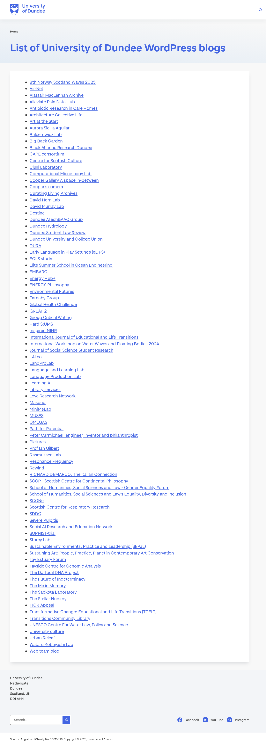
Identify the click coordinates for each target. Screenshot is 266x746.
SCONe (37, 500)
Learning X (40, 383)
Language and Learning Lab (57, 370)
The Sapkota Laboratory (53, 592)
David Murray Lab (47, 206)
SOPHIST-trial (42, 533)
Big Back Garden (46, 141)
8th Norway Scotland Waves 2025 (63, 82)
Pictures (38, 442)
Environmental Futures (52, 291)
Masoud (38, 402)
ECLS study (41, 258)
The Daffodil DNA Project (54, 572)
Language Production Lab (55, 376)
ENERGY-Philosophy (49, 284)
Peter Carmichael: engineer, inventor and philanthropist (84, 435)
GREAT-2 (38, 311)
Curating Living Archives (54, 193)
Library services (45, 389)
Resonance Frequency (51, 461)
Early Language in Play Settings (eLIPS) (67, 252)
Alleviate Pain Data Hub (52, 102)
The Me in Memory (48, 585)
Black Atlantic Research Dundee (61, 147)
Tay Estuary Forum (48, 559)
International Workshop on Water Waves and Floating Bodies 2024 (94, 343)
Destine (37, 213)
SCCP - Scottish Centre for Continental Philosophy (79, 481)
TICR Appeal (42, 605)
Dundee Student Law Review (57, 232)
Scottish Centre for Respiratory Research (70, 507)
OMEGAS (38, 422)
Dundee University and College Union (66, 239)
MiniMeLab (40, 409)
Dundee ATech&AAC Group (56, 219)
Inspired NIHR (43, 330)
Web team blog (44, 651)
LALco (36, 356)
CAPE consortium (47, 154)
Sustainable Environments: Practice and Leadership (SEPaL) (88, 546)
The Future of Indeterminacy (57, 579)
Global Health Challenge (53, 304)
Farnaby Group (44, 298)
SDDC (35, 513)
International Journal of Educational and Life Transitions (84, 337)
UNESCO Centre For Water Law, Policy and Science (79, 624)
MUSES (36, 415)
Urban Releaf (42, 638)
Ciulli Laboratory (46, 167)
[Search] (260, 9)
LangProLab (42, 363)
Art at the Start (44, 121)
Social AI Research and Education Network (71, 526)
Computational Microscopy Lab (61, 173)
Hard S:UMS (41, 324)
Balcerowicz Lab (46, 134)
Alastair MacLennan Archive (57, 95)
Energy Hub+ (42, 278)
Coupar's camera (46, 186)
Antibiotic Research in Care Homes (64, 108)
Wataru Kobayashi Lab (51, 644)
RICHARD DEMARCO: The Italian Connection (73, 474)
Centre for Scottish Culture (56, 160)
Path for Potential (46, 428)
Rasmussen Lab (45, 455)
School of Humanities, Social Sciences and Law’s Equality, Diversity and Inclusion (108, 494)
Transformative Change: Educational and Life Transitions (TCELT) (93, 611)
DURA (35, 245)
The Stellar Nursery (48, 598)
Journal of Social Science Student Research (71, 350)
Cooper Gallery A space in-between (64, 180)
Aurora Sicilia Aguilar (50, 128)
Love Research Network (53, 396)
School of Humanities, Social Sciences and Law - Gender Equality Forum (99, 487)
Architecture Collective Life (56, 115)
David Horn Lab (45, 200)
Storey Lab (40, 539)
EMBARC (38, 271)
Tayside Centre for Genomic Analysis (65, 566)
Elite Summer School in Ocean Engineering (71, 265)
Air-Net (36, 88)
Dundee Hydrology (48, 226)
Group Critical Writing (51, 317)
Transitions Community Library (60, 618)
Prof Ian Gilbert (44, 448)
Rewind (37, 468)
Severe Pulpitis (44, 520)
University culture (47, 631)
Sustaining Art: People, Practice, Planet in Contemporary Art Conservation (102, 553)
